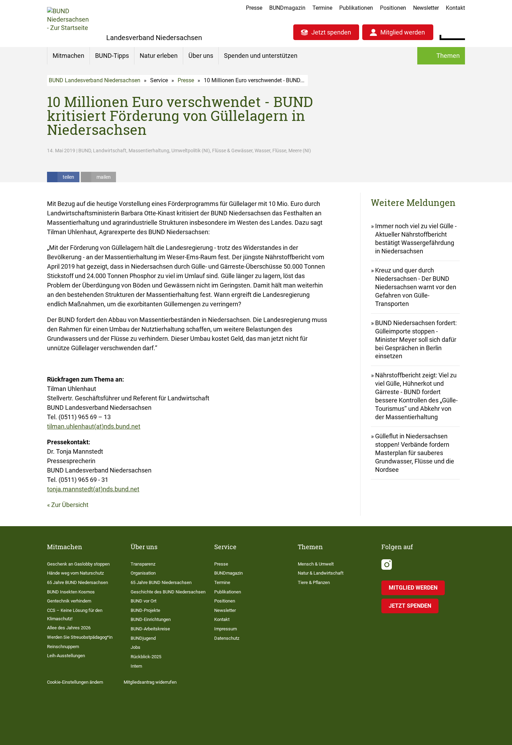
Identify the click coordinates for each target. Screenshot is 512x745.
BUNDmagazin (287, 8)
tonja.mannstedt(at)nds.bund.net (93, 489)
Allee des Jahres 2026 (69, 627)
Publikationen (356, 8)
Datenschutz (226, 638)
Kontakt (455, 8)
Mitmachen (68, 55)
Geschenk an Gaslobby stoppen (78, 564)
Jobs (135, 647)
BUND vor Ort (143, 601)
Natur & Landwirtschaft (320, 573)
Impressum (225, 628)
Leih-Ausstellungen (66, 655)
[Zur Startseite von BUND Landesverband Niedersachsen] (68, 23)
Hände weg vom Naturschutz (75, 573)
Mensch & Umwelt (316, 564)
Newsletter (426, 8)
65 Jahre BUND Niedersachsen (77, 582)
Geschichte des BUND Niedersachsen (168, 591)
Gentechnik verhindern (69, 601)
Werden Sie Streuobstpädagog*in (80, 637)
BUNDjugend (143, 638)
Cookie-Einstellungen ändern (75, 682)
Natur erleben (159, 55)
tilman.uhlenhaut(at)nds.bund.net (93, 426)
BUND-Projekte (145, 610)
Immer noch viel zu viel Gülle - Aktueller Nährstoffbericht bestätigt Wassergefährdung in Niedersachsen (416, 238)
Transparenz (143, 564)
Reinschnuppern (63, 646)
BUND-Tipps (112, 55)
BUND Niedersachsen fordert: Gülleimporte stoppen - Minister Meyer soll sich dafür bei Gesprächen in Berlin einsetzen (416, 339)
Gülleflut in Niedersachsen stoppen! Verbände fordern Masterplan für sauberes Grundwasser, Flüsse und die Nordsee (414, 452)
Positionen (393, 8)
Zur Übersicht (69, 504)
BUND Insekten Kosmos (71, 591)
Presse (254, 8)
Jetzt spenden (331, 32)
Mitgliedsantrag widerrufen (150, 682)
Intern (136, 666)
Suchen (459, 31)
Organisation (143, 573)
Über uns (200, 55)
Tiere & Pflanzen (314, 582)
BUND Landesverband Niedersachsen (94, 80)
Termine (322, 8)
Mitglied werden (402, 32)
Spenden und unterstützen (260, 55)
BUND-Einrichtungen (151, 619)
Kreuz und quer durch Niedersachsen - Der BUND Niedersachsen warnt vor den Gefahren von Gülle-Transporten (415, 287)
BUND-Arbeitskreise (150, 628)
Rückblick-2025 (146, 656)
